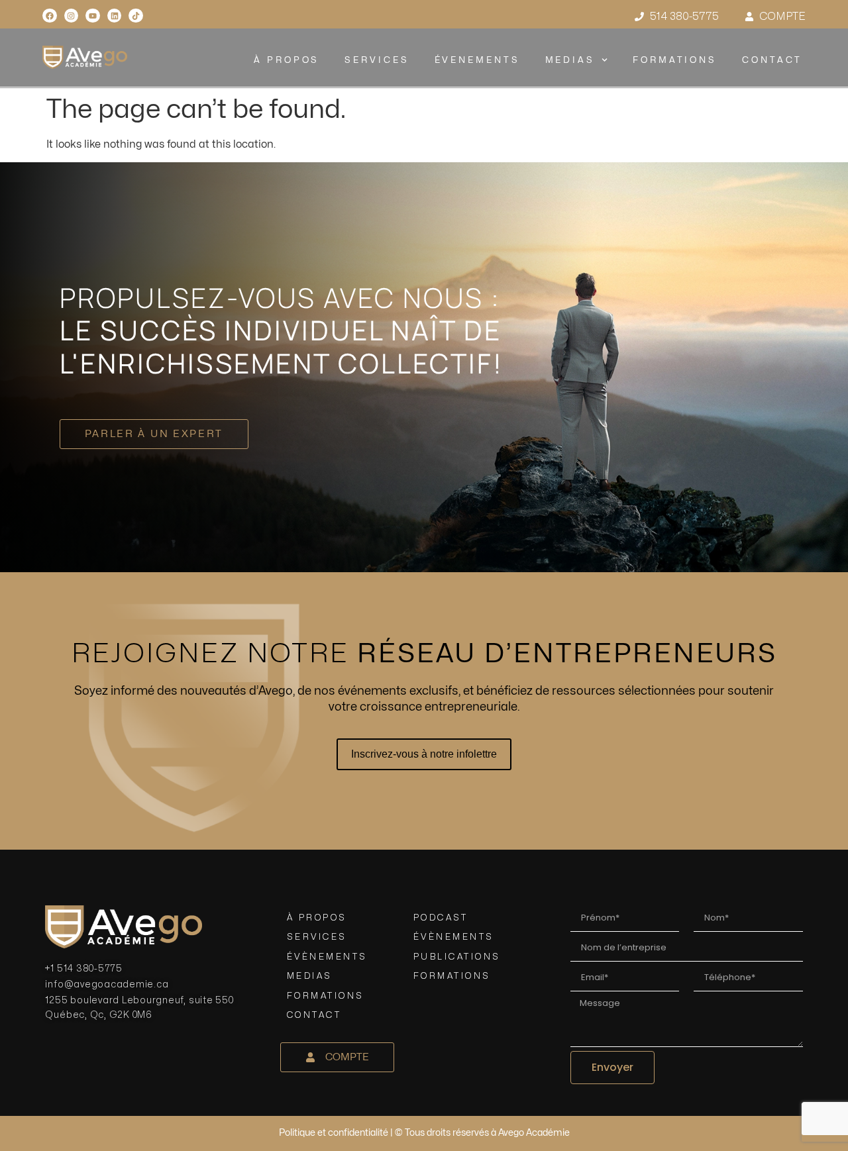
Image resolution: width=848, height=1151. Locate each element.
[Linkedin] (114, 16)
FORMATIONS (675, 60)
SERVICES (376, 60)
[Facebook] (49, 16)
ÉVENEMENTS (476, 60)
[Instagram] (71, 16)
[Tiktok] (136, 16)
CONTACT (772, 60)
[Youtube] (92, 16)
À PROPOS (286, 60)
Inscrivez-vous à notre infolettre (424, 754)
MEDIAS (569, 60)
